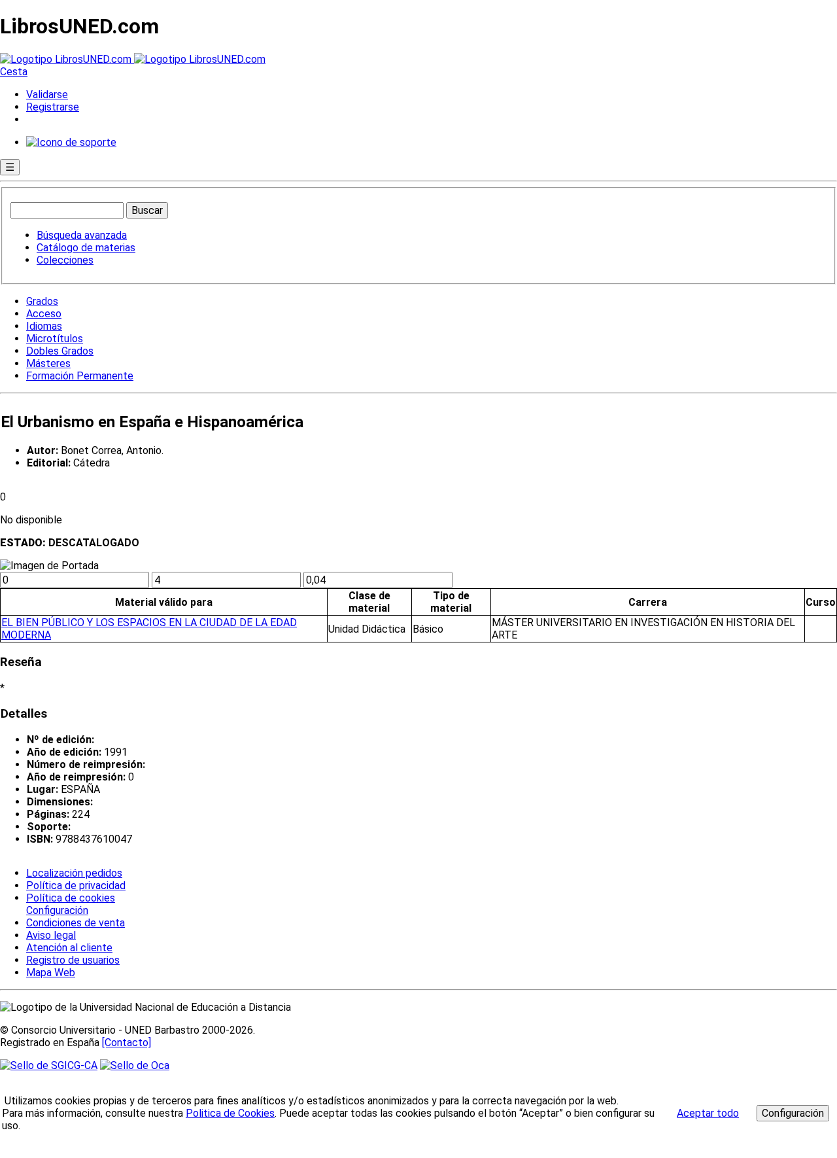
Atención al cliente (69, 947)
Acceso (43, 313)
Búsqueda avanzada (82, 235)
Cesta (13, 71)
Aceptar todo (708, 1113)
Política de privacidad (76, 885)
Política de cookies (70, 898)
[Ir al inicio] (132, 59)
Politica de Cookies (230, 1113)
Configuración (56, 911)
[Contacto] (126, 1042)
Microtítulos (54, 338)
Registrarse (52, 107)
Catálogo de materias (86, 247)
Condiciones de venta (75, 923)
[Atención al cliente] (71, 142)
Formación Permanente (79, 376)
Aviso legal (51, 935)
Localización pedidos (74, 873)
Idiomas (44, 326)
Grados (42, 301)
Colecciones (65, 260)
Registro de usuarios (73, 960)
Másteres (48, 363)
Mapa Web (50, 972)
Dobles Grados (60, 351)
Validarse (47, 94)
